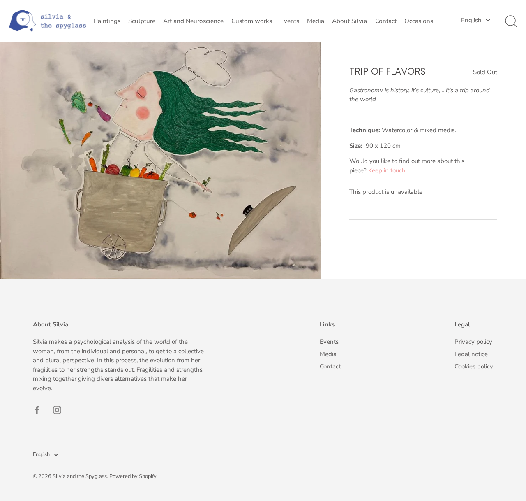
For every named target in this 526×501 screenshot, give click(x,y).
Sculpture (141, 21)
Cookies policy (473, 366)
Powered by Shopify (133, 476)
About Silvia (349, 21)
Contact (386, 21)
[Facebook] (37, 409)
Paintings (107, 21)
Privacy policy (473, 342)
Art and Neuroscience (193, 21)
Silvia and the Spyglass (80, 476)
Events (289, 21)
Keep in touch (387, 170)
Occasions (418, 21)
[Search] (511, 21)
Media (315, 21)
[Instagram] (57, 409)
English (471, 20)
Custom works (251, 21)
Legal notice (471, 354)
